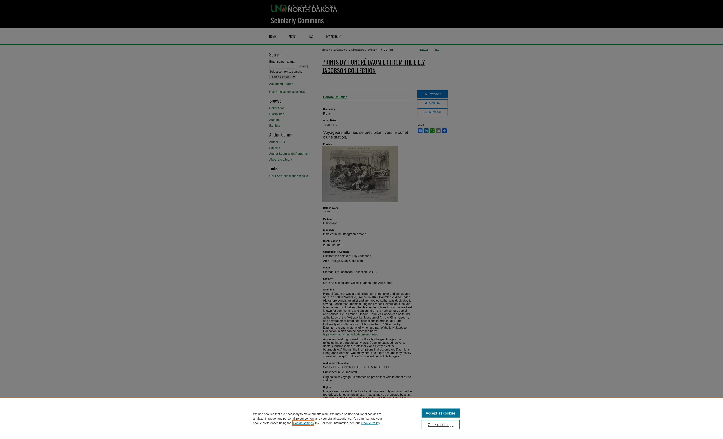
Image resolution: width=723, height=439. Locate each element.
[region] (361, 418)
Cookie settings (303, 423)
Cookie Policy (370, 423)
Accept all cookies (441, 413)
